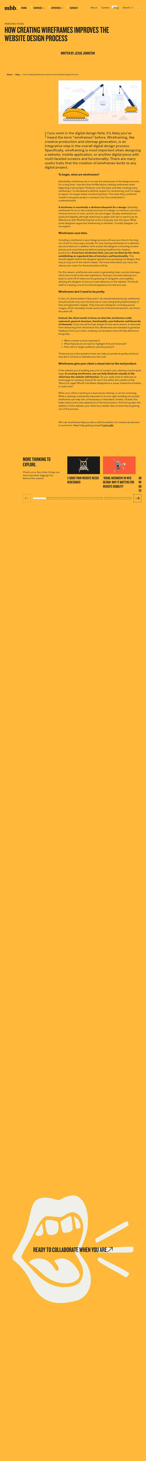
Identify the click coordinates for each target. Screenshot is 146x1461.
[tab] (39, 498)
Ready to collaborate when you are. (70, 1249)
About (94, 7)
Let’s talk (108, 425)
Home (9, 74)
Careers (105, 7)
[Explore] (138, 8)
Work (24, 7)
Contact (74, 7)
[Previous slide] (27, 498)
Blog (116, 7)
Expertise (56, 7)
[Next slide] (137, 498)
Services (38, 7)
